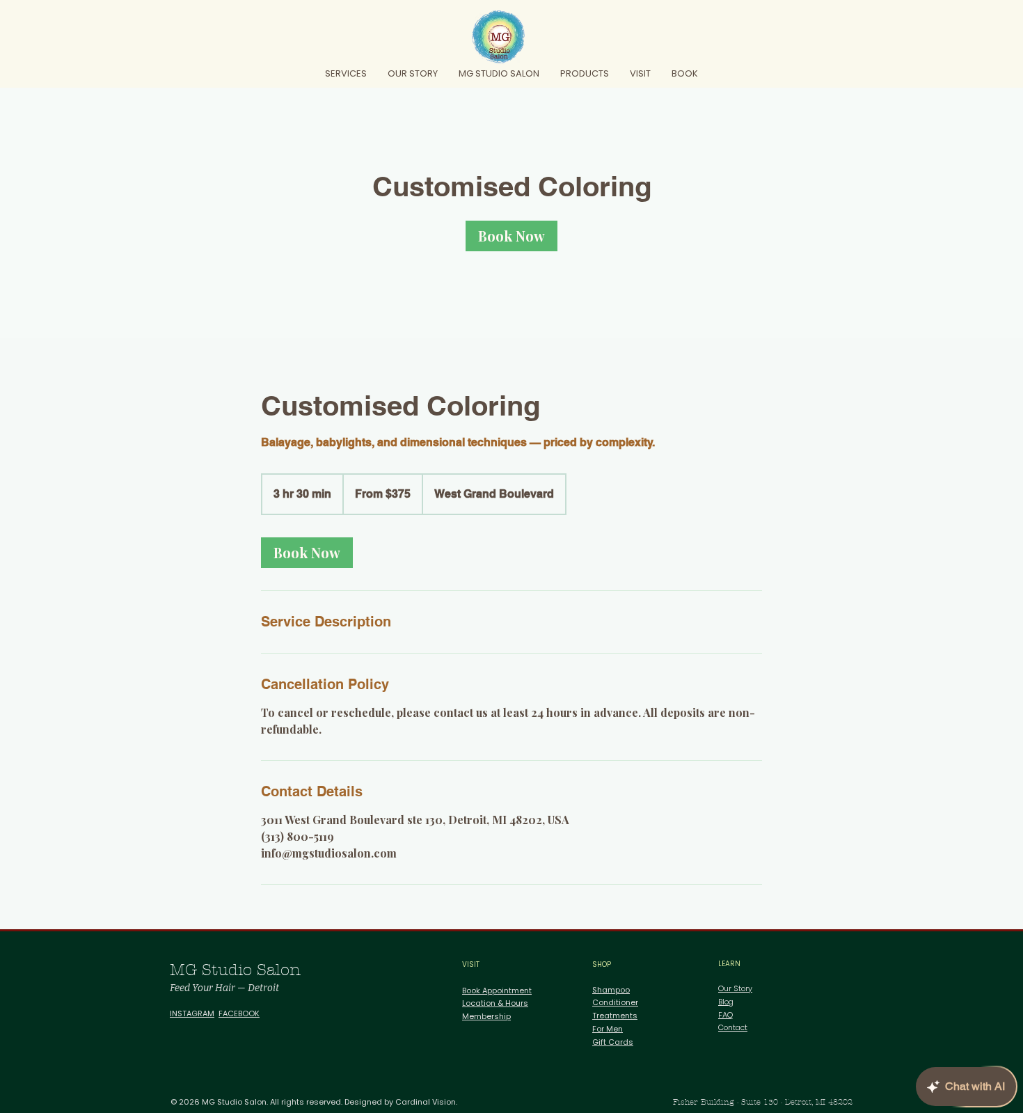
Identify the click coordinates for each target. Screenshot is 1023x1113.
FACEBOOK (239, 1013)
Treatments (614, 1015)
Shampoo (611, 989)
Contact (732, 1027)
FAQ (725, 1014)
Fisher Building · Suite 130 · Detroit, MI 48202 (762, 1102)
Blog (725, 1001)
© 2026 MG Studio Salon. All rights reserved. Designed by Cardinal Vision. (313, 1101)
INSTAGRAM (192, 1013)
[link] (511, 236)
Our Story (735, 988)
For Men (607, 1028)
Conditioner (615, 1002)
